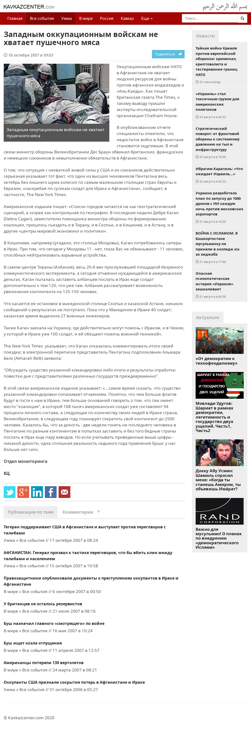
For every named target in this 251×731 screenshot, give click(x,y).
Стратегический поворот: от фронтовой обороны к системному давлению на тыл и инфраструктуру (217, 142)
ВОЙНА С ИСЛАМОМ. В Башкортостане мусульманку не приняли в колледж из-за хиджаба (218, 247)
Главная (15, 18)
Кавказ (127, 18)
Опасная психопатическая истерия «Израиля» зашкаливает (214, 284)
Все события (42, 18)
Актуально (207, 317)
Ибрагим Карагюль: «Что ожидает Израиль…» (219, 174)
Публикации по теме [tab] (31, 512)
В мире (86, 18)
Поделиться (166, 54)
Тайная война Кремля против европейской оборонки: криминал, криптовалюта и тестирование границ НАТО (216, 65)
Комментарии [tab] (81, 512)
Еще (145, 18)
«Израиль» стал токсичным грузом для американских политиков (217, 105)
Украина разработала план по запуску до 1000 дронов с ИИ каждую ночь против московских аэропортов (219, 206)
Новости (205, 36)
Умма (66, 18)
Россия (106, 18)
